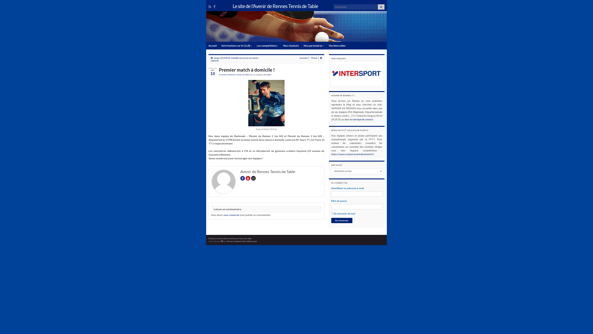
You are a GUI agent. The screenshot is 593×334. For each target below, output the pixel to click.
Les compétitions (267, 45)
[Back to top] (586, 327)
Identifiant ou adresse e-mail (347, 188)
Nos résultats (291, 45)
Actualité (267, 74)
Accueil (212, 45)
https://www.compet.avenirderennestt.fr (352, 154)
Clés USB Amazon (249, 241)
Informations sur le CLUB (236, 45)
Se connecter (342, 220)
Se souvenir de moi (344, 213)
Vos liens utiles (337, 45)
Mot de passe (339, 200)
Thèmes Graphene (234, 241)
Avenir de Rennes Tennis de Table (235, 74)
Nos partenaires (313, 45)
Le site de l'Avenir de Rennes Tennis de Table (275, 6)
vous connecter (231, 214)
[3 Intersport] (356, 74)
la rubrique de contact (361, 119)
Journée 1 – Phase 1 (309, 58)
